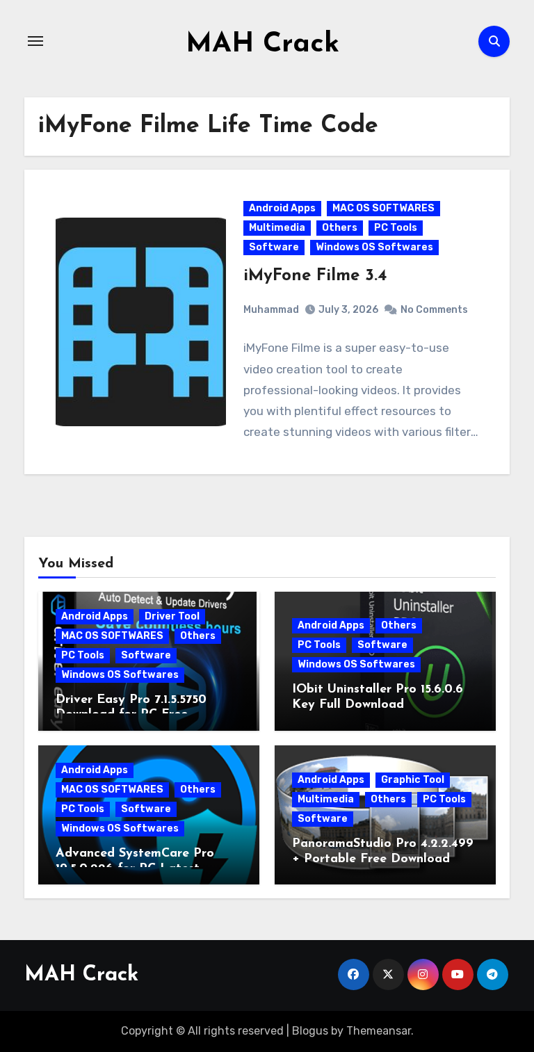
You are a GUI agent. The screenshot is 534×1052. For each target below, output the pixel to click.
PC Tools (395, 228)
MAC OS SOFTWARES (383, 208)
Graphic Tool (412, 780)
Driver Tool (172, 616)
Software (274, 247)
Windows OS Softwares (374, 247)
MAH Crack (262, 44)
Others (339, 228)
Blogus (310, 1030)
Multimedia (277, 228)
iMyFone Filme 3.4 (315, 276)
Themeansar (378, 1030)
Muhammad (271, 310)
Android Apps (282, 208)
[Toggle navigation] (35, 41)
